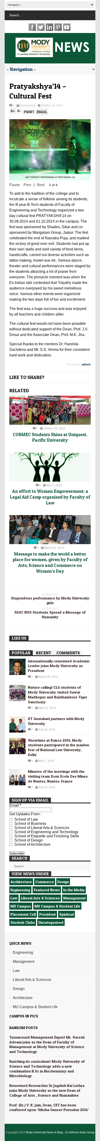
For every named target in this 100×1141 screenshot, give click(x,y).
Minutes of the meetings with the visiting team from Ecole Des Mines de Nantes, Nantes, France (58, 776)
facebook (32, 27)
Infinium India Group (82, 1132)
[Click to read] (50, 410)
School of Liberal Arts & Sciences (41, 828)
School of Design (28, 840)
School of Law (25, 819)
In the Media (74, 890)
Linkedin (49, 27)
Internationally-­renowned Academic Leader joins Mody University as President (59, 666)
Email (15, 805)
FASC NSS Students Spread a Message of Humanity (50, 614)
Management (74, 898)
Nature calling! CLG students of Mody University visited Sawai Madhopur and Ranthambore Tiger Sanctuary (57, 694)
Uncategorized (50, 922)
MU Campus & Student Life (57, 906)
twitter (41, 27)
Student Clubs (22, 922)
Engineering (27, 105)
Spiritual (66, 914)
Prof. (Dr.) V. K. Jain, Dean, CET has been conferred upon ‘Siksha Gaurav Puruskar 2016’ (49, 1107)
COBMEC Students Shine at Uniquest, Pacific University (50, 437)
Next (40, 185)
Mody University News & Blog (45, 1132)
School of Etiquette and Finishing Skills (46, 836)
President (47, 914)
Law (13, 898)
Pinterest (58, 27)
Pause (14, 185)
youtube (66, 27)
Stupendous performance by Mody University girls (50, 600)
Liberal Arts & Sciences (40, 898)
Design (63, 881)
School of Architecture (31, 844)
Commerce (44, 881)
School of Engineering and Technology (45, 832)
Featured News (47, 890)
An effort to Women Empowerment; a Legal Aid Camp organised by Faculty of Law (50, 497)
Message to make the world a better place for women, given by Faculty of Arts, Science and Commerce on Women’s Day (50, 562)
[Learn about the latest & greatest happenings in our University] (52, 54)
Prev (27, 185)
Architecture (21, 881)
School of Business (29, 823)
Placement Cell (23, 914)
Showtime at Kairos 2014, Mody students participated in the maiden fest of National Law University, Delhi (58, 747)
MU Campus (20, 906)
